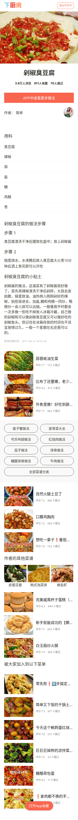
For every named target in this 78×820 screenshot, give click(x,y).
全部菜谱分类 (39, 472)
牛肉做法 (57, 461)
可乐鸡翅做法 (21, 439)
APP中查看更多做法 (39, 98)
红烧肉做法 (57, 439)
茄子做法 (21, 450)
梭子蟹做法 (21, 428)
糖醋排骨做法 (21, 461)
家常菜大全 (57, 428)
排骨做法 (57, 450)
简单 (19, 113)
